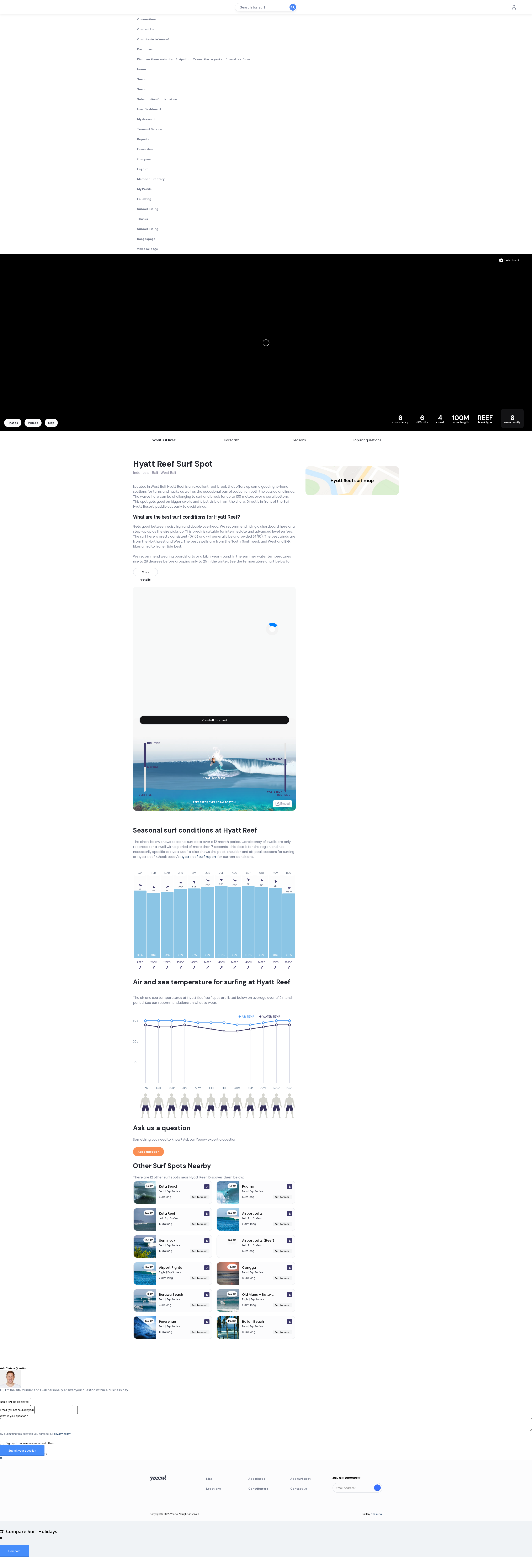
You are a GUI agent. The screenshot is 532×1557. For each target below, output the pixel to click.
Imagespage (146, 239)
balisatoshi (512, 260)
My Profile (144, 189)
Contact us (298, 1488)
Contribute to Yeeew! (153, 39)
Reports (143, 139)
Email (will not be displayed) (17, 1409)
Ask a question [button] (148, 1152)
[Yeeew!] (18, 7)
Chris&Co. (376, 1514)
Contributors (258, 1488)
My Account (146, 119)
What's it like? (164, 440)
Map (51, 423)
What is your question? (14, 1416)
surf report (198, 856)
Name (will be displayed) (14, 1401)
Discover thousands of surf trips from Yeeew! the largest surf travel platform (193, 59)
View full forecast (214, 720)
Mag (209, 1478)
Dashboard (145, 49)
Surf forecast (199, 1197)
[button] (1, 1458)
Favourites (145, 149)
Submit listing (147, 209)
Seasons (299, 440)
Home (141, 69)
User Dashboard (149, 109)
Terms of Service (149, 129)
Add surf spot (300, 1478)
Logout (142, 169)
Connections (146, 19)
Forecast (231, 440)
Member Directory (151, 179)
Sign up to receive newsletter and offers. (30, 1443)
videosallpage (147, 249)
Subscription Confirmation (157, 99)
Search (142, 79)
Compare (144, 159)
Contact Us (145, 29)
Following (144, 199)
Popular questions (366, 440)
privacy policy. (62, 1433)
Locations (213, 1488)
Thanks (142, 219)
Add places (256, 1478)
